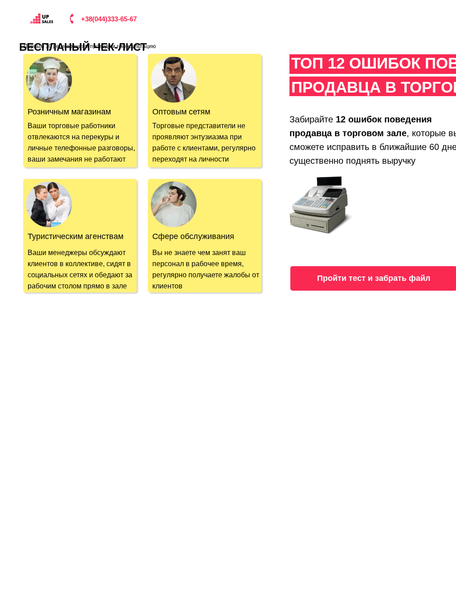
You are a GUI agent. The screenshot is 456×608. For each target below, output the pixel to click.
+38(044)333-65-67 (109, 19)
